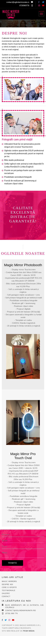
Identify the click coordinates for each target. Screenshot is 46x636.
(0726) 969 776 (11, 613)
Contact (6, 596)
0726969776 (24, 5)
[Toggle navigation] (41, 13)
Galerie (6, 593)
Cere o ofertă (9, 587)
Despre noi (7, 584)
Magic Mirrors (9, 581)
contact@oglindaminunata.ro (17, 2)
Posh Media (28, 631)
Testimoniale (8, 590)
